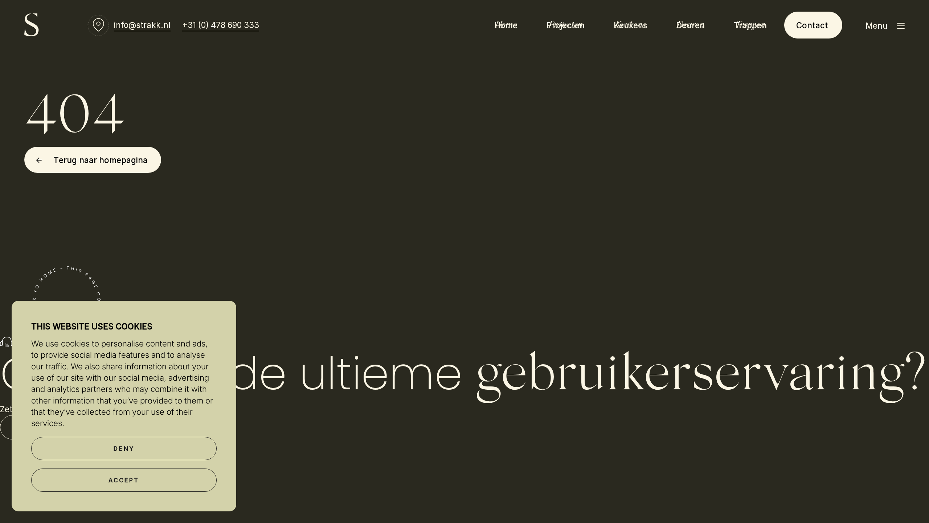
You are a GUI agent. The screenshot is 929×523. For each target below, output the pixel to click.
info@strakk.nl (142, 25)
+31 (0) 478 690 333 (220, 25)
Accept (124, 480)
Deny (124, 448)
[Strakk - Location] (98, 25)
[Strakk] (31, 25)
